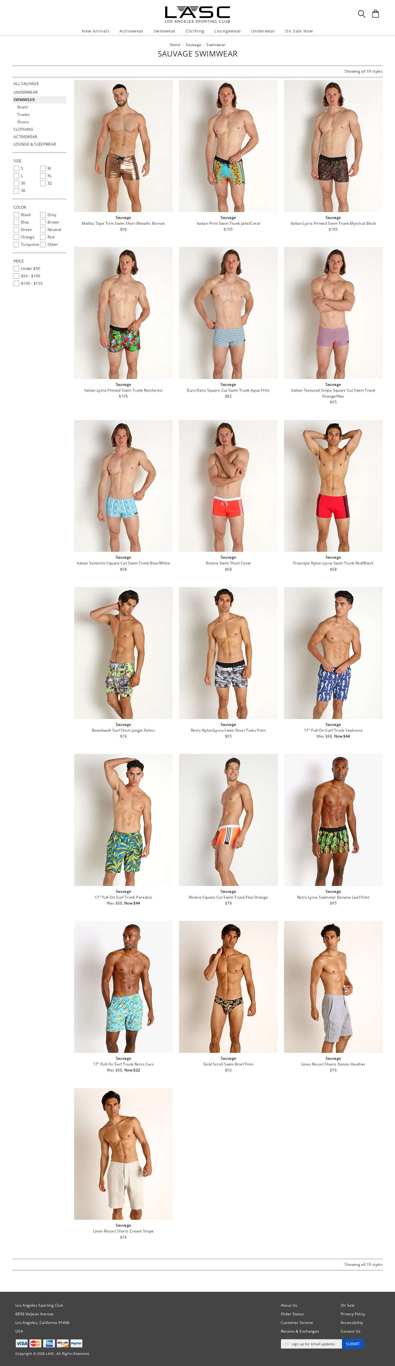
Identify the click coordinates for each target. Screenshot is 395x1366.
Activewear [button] (131, 31)
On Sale (348, 1305)
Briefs (22, 107)
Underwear (25, 92)
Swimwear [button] (165, 31)
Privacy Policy (353, 1314)
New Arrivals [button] (96, 31)
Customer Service (297, 1322)
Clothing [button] (195, 31)
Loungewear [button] (227, 31)
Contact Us (351, 1331)
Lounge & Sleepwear (35, 144)
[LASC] (197, 8)
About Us (289, 1305)
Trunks (23, 114)
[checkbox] (25, 168)
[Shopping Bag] (376, 14)
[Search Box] (361, 14)
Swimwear (24, 99)
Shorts (23, 122)
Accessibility (352, 1322)
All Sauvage (26, 83)
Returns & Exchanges (300, 1331)
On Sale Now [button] (299, 31)
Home (175, 44)
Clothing (23, 129)
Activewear (25, 136)
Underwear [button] (263, 31)
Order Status (292, 1314)
